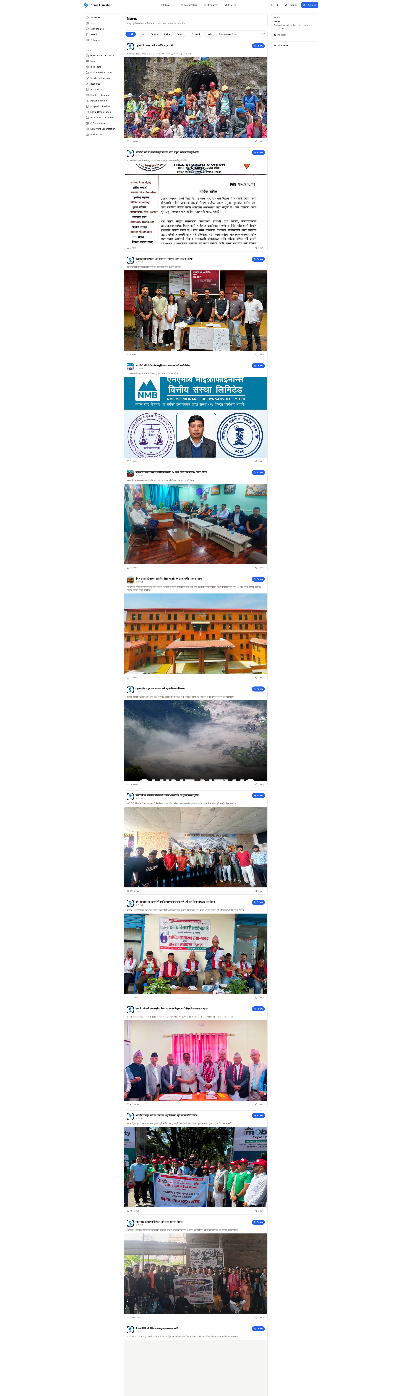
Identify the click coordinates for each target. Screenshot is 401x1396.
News (93, 23)
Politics (167, 34)
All (132, 34)
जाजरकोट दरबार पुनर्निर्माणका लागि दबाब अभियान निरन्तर (159, 1221)
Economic (196, 34)
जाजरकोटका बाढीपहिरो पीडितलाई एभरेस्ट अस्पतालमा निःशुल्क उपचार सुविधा (166, 795)
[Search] (271, 5)
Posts (168, 4)
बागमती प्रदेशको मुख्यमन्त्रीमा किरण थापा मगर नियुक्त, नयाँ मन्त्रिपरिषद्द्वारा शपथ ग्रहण (171, 1008)
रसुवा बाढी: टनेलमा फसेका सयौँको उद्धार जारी (154, 45)
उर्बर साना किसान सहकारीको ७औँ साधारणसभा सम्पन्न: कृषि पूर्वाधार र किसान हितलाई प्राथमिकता (175, 901)
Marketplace (97, 28)
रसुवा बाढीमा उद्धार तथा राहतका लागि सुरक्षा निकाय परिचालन (160, 688)
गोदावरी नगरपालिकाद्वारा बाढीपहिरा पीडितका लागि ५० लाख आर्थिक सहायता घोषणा (168, 578)
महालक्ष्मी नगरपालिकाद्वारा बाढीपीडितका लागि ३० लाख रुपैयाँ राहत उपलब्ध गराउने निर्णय (171, 472)
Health (210, 34)
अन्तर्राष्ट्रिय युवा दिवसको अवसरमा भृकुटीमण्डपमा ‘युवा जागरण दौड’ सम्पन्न (166, 1115)
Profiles (232, 4)
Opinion (154, 34)
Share (261, 141)
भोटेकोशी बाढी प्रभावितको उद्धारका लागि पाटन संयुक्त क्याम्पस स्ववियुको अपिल (167, 152)
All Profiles (96, 17)
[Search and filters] (263, 34)
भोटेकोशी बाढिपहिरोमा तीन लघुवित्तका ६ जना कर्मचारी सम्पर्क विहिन (162, 365)
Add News (283, 45)
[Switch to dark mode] (278, 5)
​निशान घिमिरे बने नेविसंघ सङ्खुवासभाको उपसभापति (156, 1328)
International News (228, 34)
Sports (180, 34)
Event (142, 34)
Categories (96, 40)
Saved (94, 34)
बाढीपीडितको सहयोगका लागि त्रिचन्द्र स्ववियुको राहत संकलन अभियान (164, 258)
